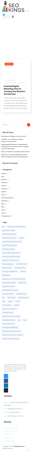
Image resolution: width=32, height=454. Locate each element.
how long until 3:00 (20, 268)
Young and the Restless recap (10, 338)
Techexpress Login (7, 312)
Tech (2, 210)
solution (10, 301)
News (3, 204)
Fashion (3, 191)
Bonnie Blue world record (9, 238)
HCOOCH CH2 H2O (21, 264)
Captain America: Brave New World (11, 241)
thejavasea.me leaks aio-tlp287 (11, 316)
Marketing (9, 64)
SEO (2, 207)
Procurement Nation (8, 294)
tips (19, 320)
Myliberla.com (22, 282)
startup (18, 301)
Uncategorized (5, 216)
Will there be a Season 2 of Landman (12, 335)
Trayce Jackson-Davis (8, 324)
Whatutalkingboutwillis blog (10, 327)
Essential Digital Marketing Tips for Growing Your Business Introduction (14, 90)
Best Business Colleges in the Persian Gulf (13, 136)
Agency (3, 173)
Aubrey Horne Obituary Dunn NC (16, 226)
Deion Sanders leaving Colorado (11, 253)
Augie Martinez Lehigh (8, 230)
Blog (11, 31)
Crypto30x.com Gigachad (9, 245)
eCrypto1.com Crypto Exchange (11, 256)
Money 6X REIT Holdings (9, 282)
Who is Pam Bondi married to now (11, 331)
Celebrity (4, 182)
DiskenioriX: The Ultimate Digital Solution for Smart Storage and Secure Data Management (14, 156)
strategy (16, 305)
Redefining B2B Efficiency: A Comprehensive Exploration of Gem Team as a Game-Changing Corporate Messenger (14, 146)
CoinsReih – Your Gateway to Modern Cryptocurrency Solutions (12, 140)
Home (6, 31)
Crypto (3, 185)
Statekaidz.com (6, 305)
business (21, 238)
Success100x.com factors (9, 309)
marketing (23, 271)
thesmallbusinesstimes (8, 320)
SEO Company (11, 297)
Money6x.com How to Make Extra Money (13, 279)
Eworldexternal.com (7, 264)
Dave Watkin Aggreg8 (8, 249)
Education (4, 188)
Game (3, 194)
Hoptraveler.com (7, 268)
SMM (3, 301)
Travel (3, 213)
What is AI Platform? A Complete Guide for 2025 (15, 151)
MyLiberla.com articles (8, 286)
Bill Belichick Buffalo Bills (9, 234)
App (2, 176)
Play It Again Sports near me (10, 290)
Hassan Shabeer (10, 80)
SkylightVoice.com (23, 297)
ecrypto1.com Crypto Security (10, 260)
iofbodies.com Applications (9, 271)
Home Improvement (7, 198)
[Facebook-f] (6, 381)
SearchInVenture (21, 294)
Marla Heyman (6, 275)
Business (4, 179)
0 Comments (22, 82)
